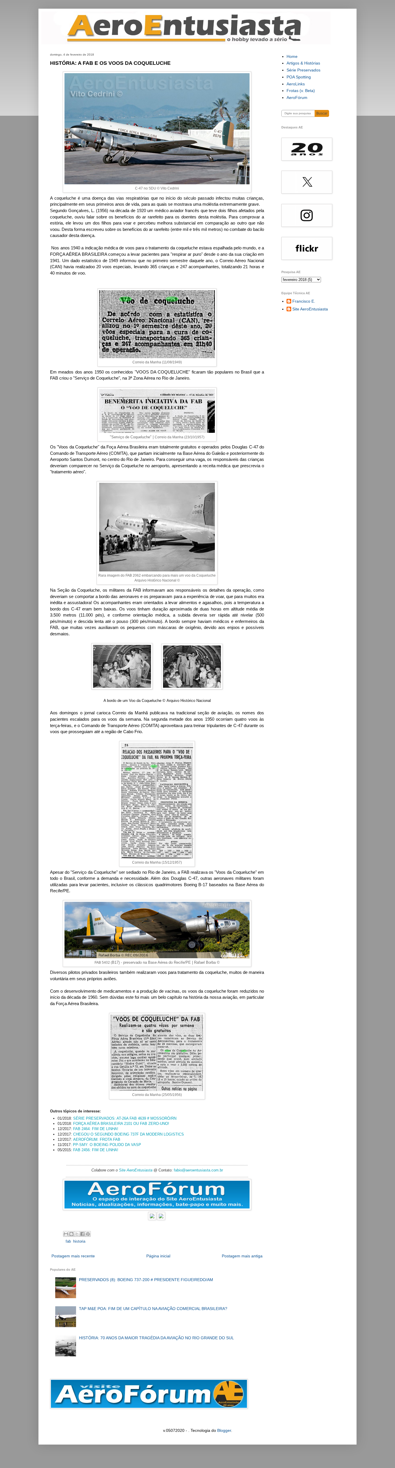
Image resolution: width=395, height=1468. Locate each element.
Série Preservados (303, 70)
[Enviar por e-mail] (66, 1234)
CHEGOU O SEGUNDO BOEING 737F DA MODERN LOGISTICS (128, 1134)
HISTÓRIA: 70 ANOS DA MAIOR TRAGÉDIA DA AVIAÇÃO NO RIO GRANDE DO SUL (156, 1337)
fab (68, 1241)
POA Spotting (299, 77)
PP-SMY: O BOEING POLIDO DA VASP (107, 1145)
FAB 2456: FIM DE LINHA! (95, 1150)
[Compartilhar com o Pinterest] (88, 1234)
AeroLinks (296, 84)
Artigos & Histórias (303, 63)
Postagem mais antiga (242, 1256)
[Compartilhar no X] (77, 1234)
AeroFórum (297, 97)
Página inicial (158, 1256)
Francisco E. (303, 301)
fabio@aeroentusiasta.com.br (198, 1170)
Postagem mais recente (73, 1256)
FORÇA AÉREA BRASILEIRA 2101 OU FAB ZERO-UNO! (121, 1123)
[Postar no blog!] (71, 1234)
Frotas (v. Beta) (301, 90)
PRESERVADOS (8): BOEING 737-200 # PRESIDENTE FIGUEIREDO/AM (146, 1279)
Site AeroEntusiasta (135, 1170)
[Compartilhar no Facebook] (82, 1234)
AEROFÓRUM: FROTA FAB (96, 1139)
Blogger (224, 1430)
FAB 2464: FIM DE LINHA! (95, 1129)
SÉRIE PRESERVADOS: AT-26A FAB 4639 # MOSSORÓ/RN (124, 1118)
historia (79, 1241)
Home (292, 56)
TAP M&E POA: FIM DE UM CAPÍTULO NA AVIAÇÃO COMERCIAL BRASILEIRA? (153, 1308)
